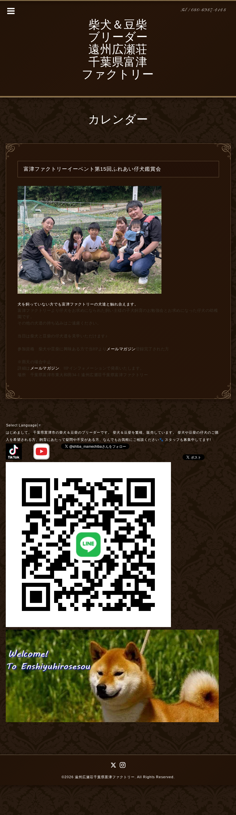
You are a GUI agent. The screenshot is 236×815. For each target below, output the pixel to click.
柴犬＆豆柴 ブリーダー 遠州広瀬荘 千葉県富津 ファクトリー (118, 50)
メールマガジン (121, 349)
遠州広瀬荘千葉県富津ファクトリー (105, 777)
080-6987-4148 (208, 10)
